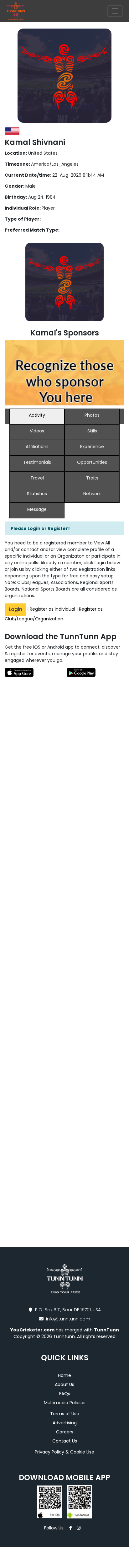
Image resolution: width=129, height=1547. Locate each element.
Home (64, 1375)
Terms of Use (64, 1413)
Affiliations (37, 446)
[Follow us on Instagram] (78, 1528)
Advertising (65, 1423)
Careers (64, 1432)
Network (92, 493)
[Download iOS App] (50, 1501)
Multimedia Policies (64, 1403)
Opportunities (92, 462)
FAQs (64, 1393)
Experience (92, 446)
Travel (37, 478)
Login (15, 609)
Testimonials (37, 462)
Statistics (37, 493)
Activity (37, 415)
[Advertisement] (64, 771)
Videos (37, 431)
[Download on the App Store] (34, 672)
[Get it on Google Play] (94, 672)
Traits (92, 478)
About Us (64, 1384)
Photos (92, 415)
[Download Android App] (78, 1501)
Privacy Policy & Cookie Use (64, 1452)
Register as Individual (52, 609)
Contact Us (64, 1441)
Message (37, 509)
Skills (92, 431)
